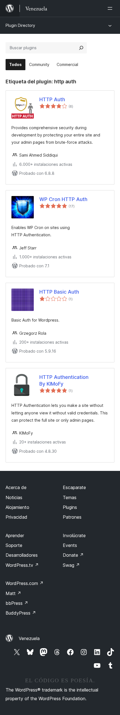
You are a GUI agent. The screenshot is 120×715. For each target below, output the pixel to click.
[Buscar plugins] (81, 47)
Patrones (72, 517)
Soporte (14, 545)
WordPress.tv (22, 565)
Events (70, 545)
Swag (71, 565)
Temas (69, 497)
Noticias (14, 497)
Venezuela (29, 638)
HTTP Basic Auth (59, 292)
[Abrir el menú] (111, 8)
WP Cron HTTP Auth (63, 199)
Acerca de (16, 487)
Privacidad (16, 517)
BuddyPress (21, 613)
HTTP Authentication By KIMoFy (63, 380)
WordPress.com (25, 583)
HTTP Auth (52, 99)
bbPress (17, 603)
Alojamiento (17, 507)
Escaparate (74, 487)
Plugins (70, 507)
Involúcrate (74, 535)
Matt (13, 593)
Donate (73, 555)
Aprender (15, 535)
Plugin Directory (20, 25)
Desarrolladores (22, 555)
